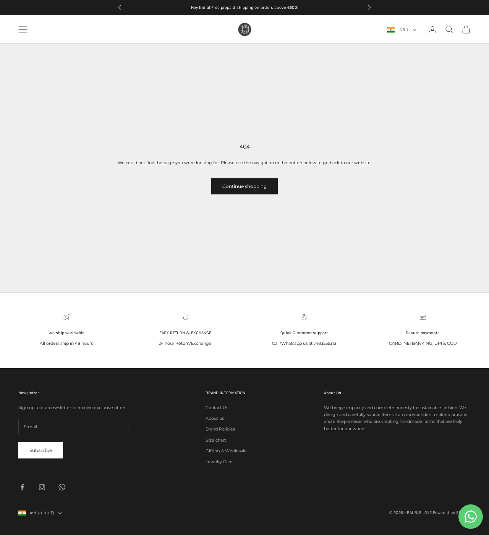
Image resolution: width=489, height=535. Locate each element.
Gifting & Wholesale (226, 450)
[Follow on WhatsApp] (62, 487)
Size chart (216, 440)
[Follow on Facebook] (22, 487)
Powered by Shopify (452, 512)
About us (215, 418)
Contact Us (217, 407)
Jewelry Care (219, 461)
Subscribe (40, 450)
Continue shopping (244, 186)
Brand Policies (220, 429)
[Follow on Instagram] (42, 487)
